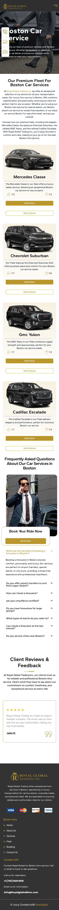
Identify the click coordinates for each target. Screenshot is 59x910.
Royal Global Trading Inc (19, 91)
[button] (29, 552)
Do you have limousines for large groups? (24, 609)
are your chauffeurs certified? (22, 600)
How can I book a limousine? (22, 593)
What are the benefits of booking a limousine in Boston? (25, 552)
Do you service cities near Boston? (25, 635)
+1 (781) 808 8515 (14, 881)
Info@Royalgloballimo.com (21, 892)
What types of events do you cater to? (27, 618)
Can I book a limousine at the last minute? (24, 627)
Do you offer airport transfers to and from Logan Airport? (26, 584)
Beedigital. (42, 904)
